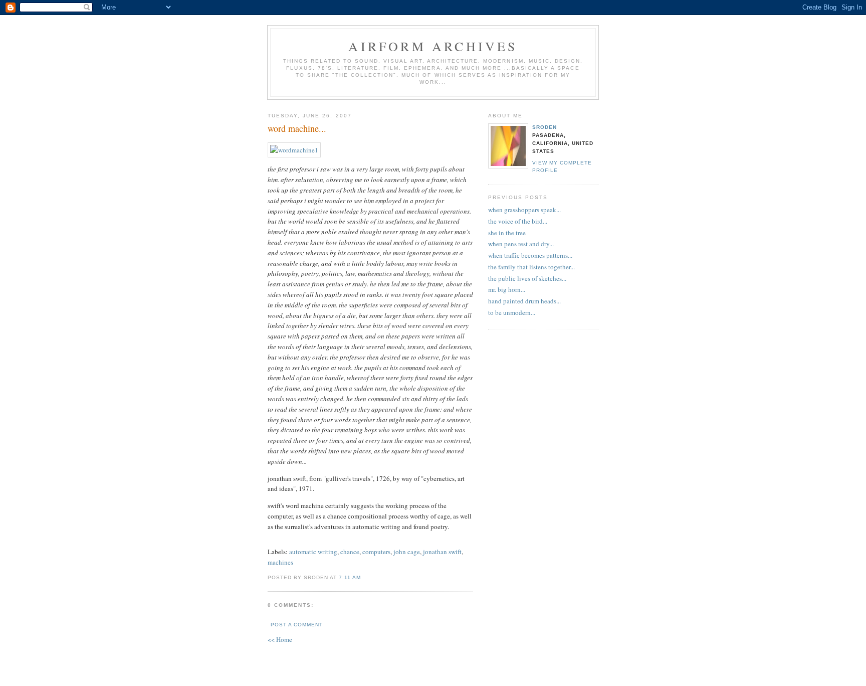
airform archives (432, 46)
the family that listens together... (531, 266)
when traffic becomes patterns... (530, 255)
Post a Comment (297, 624)
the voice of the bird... (517, 221)
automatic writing (313, 551)
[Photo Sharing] (294, 149)
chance (349, 551)
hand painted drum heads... (524, 300)
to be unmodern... (511, 312)
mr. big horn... (506, 289)
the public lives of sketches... (527, 278)
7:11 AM (350, 577)
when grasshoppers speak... (524, 209)
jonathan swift (442, 551)
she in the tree (507, 232)
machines (280, 562)
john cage (406, 551)
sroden (544, 127)
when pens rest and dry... (521, 243)
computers (376, 551)
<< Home (280, 639)
